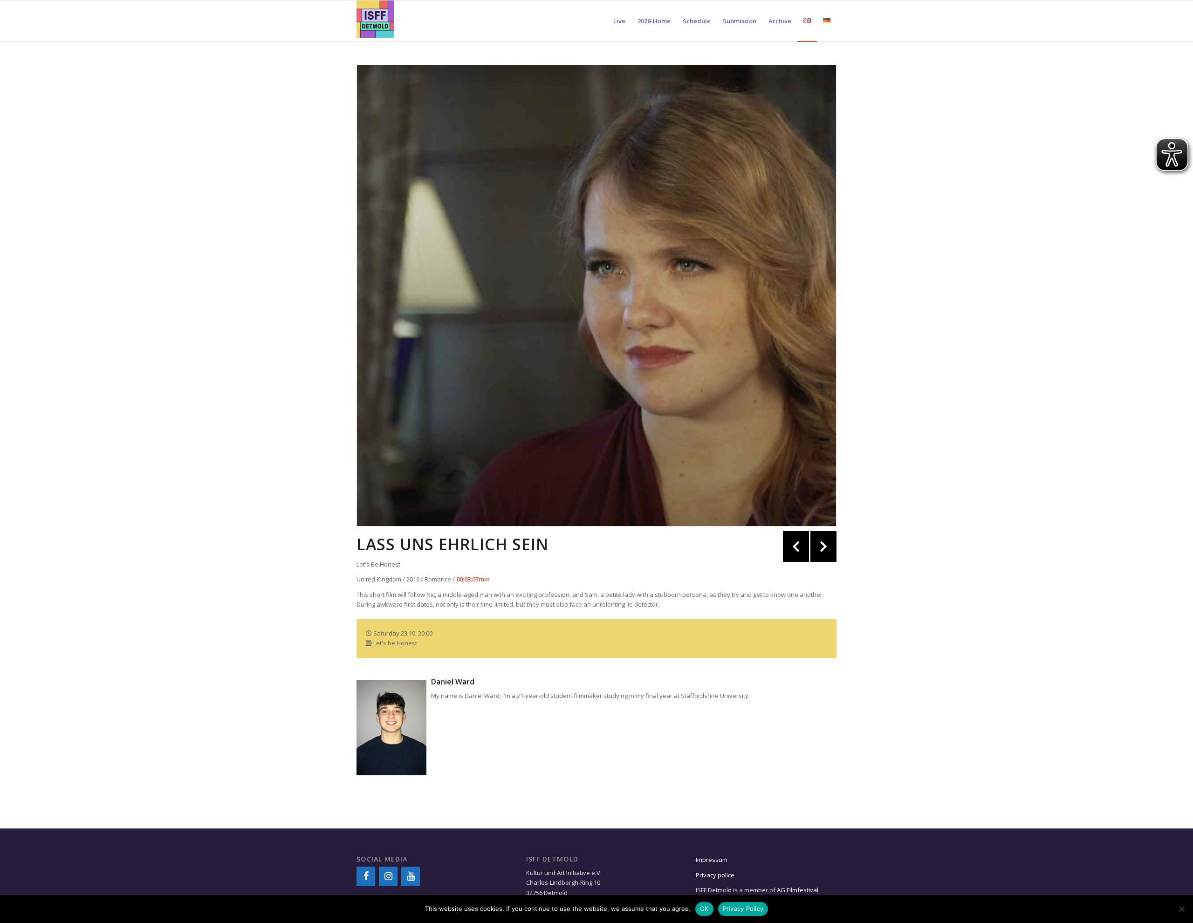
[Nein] (1181, 909)
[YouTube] (410, 876)
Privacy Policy (743, 908)
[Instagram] (388, 876)
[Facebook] (366, 876)
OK (704, 908)
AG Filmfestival (797, 890)
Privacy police (716, 875)
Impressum (711, 859)
